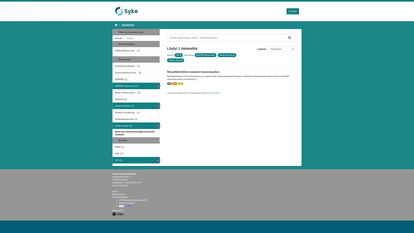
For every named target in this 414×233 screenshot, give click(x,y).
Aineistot (293, 11)
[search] (289, 37)
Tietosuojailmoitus (120, 197)
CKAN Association (127, 203)
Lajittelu (261, 49)
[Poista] (180, 55)
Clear (141, 32)
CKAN (117, 214)
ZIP (169, 83)
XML (174, 83)
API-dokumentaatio (212, 93)
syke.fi (115, 191)
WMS (180, 83)
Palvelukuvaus (118, 194)
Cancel (118, 38)
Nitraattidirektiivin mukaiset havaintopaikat (193, 72)
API (189, 93)
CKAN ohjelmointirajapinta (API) (133, 200)
